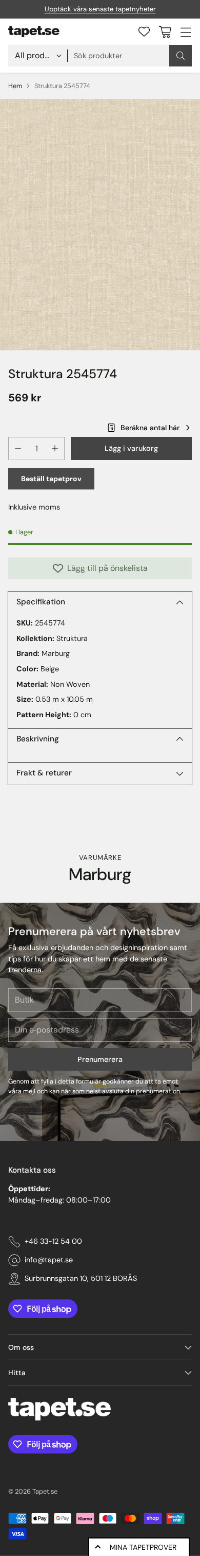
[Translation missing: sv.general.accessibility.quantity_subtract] (18, 448)
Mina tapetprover (143, 1547)
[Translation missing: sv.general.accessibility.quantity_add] (55, 448)
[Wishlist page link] (144, 31)
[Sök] (180, 55)
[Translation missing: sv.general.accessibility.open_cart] (164, 31)
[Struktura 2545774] (100, 224)
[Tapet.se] (33, 32)
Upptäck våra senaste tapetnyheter (100, 9)
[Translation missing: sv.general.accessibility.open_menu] (185, 31)
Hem (15, 85)
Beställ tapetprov (51, 478)
